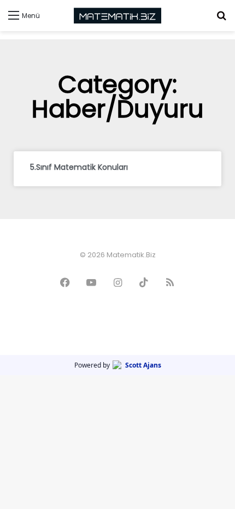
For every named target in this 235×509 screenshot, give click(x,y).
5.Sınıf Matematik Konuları (79, 167)
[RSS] (170, 282)
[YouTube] (91, 282)
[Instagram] (117, 282)
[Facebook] (65, 282)
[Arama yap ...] (221, 19)
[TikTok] (144, 282)
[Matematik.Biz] (117, 15)
